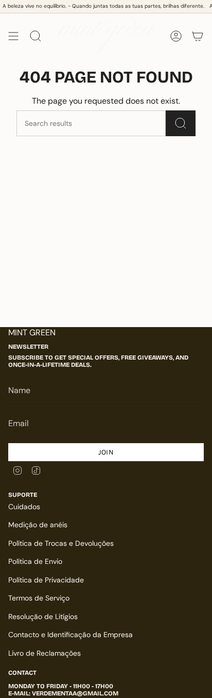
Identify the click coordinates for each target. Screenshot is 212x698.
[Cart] (197, 36)
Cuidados (24, 506)
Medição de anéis (37, 524)
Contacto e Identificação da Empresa (70, 634)
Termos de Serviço (38, 598)
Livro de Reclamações (44, 653)
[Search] (181, 123)
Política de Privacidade (46, 580)
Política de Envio (35, 561)
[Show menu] (13, 36)
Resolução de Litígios (43, 616)
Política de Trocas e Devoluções (61, 543)
